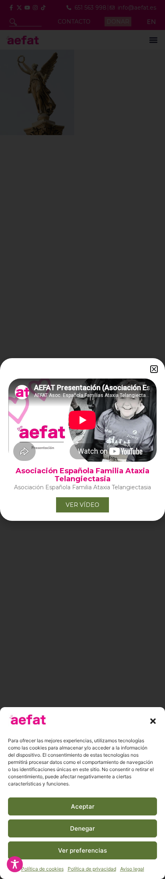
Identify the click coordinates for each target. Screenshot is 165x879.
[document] (82, 439)
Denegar (82, 828)
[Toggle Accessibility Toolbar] (15, 864)
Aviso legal (132, 869)
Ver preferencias (82, 850)
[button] (153, 721)
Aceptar (83, 806)
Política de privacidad (92, 869)
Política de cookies (42, 869)
